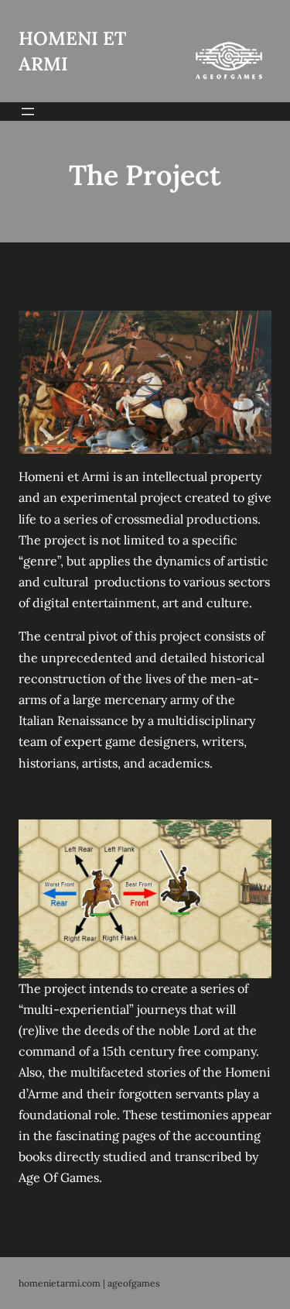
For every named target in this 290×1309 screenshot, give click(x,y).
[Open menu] (28, 111)
